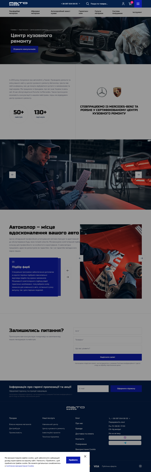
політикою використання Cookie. (20, 466)
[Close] (85, 456)
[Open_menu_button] (138, 4)
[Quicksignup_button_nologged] (123, 3)
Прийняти (73, 460)
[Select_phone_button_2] (79, 3)
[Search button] (87, 3)
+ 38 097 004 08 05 (69, 4)
